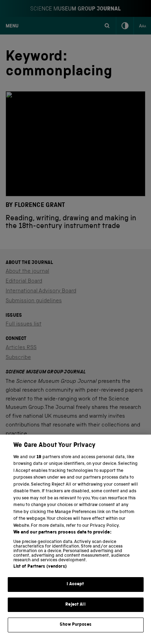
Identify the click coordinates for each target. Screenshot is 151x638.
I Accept (75, 584)
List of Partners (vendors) (40, 566)
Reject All (75, 604)
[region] (75, 536)
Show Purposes (75, 625)
